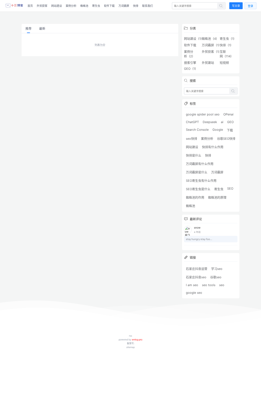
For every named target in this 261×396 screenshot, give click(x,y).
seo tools (208, 285)
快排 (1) (225, 45)
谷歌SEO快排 (226, 138)
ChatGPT (192, 122)
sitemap (130, 347)
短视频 (225, 63)
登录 (250, 5)
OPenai (228, 114)
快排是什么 (193, 155)
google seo (194, 293)
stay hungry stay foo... (199, 239)
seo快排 (191, 138)
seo (221, 285)
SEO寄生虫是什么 (198, 189)
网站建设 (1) (193, 39)
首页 (30, 5)
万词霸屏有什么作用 (199, 164)
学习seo (216, 269)
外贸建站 (209, 63)
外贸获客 (42, 5)
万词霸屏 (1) (211, 45)
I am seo (192, 285)
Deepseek (210, 122)
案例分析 (71, 5)
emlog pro (137, 339)
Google (217, 129)
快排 (135, 5)
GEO (230, 122)
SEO (230, 188)
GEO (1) (190, 69)
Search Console (197, 129)
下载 (230, 130)
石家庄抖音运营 (196, 269)
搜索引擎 (191, 63)
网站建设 (56, 5)
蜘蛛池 (84, 5)
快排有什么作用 (212, 147)
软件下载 (109, 5)
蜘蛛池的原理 (217, 197)
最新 (42, 28)
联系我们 (147, 5)
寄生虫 (96, 5)
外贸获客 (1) (211, 52)
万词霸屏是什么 (196, 172)
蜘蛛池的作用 (195, 197)
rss (130, 335)
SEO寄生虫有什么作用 (201, 181)
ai (222, 122)
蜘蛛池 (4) (209, 39)
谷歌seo (215, 277)
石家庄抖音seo (196, 277)
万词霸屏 (123, 5)
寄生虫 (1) (227, 39)
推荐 (28, 28)
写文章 (236, 5)
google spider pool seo (203, 114)
